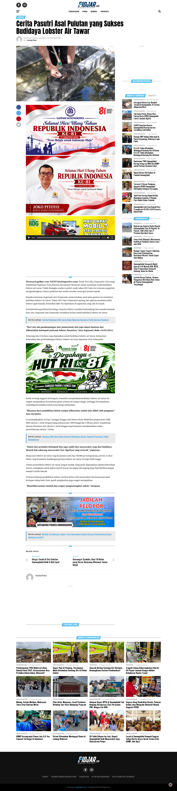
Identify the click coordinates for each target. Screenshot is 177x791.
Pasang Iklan (84, 776)
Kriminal (94, 11)
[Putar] (29, 237)
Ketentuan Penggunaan (100, 776)
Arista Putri (32, 40)
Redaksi (45, 776)
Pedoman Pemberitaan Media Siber (63, 776)
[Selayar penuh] (112, 237)
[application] (70, 228)
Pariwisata (105, 11)
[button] (70, 228)
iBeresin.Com (81, 787)
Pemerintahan (74, 11)
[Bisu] (108, 237)
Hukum (84, 11)
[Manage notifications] (170, 785)
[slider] (68, 237)
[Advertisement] (70, 257)
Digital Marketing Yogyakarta (123, 776)
